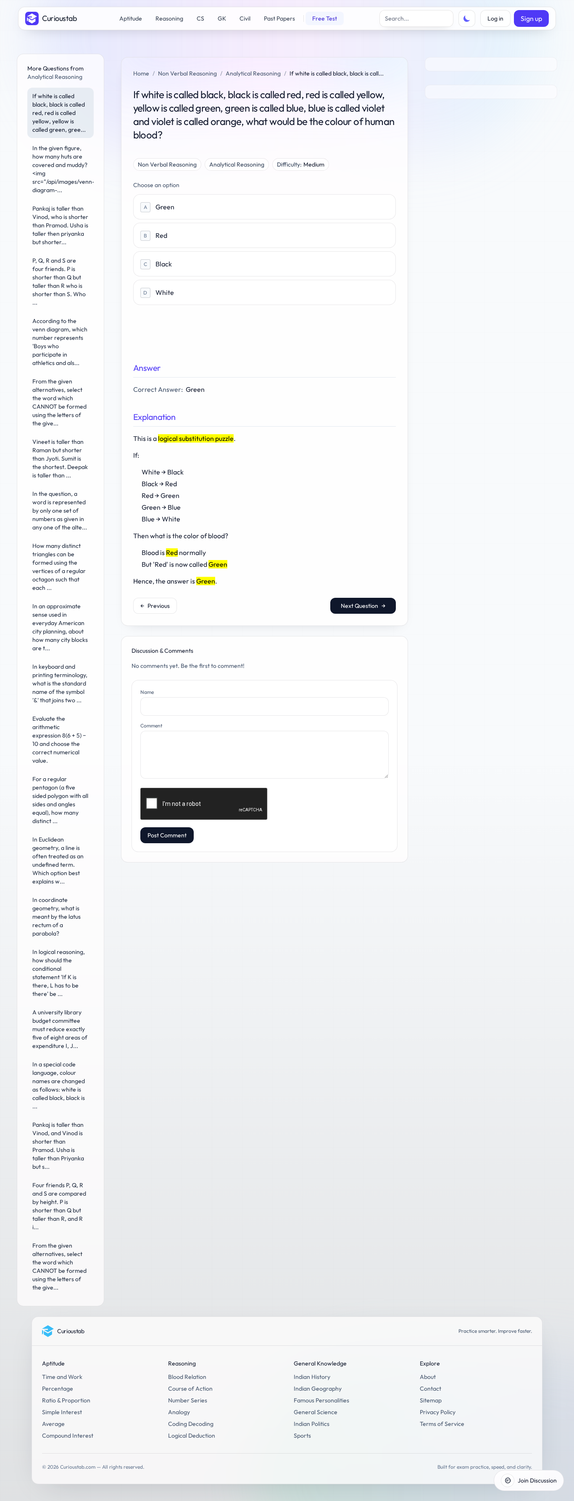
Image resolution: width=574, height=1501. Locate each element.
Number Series (187, 1400)
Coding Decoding (190, 1424)
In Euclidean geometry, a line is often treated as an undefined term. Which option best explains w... (58, 860)
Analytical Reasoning (253, 73)
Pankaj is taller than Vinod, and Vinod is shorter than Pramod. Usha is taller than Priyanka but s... (58, 1145)
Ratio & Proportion (66, 1400)
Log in (495, 18)
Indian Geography (318, 1388)
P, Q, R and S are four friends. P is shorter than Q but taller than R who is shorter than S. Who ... (59, 281)
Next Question (363, 606)
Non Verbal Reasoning (187, 73)
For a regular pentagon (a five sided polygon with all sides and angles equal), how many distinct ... (60, 800)
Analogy (179, 1412)
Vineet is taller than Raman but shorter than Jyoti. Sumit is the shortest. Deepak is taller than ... (60, 458)
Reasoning (169, 18)
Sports (302, 1435)
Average (53, 1424)
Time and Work (62, 1377)
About (428, 1377)
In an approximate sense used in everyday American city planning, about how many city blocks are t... (60, 627)
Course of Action (190, 1388)
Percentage (57, 1388)
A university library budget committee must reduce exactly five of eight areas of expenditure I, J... (59, 1029)
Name (147, 692)
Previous (155, 606)
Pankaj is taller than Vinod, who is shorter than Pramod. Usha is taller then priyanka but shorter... (60, 225)
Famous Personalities (321, 1400)
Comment (151, 725)
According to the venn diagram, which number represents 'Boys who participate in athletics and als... (59, 342)
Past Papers (279, 18)
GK (222, 18)
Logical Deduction (191, 1435)
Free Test (324, 18)
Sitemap (431, 1400)
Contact (430, 1388)
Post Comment (167, 835)
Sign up (531, 18)
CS (200, 18)
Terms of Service (442, 1424)
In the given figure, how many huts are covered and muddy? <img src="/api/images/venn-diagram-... (63, 169)
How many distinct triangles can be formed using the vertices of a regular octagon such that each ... (59, 567)
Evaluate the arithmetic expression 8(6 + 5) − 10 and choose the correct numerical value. (59, 739)
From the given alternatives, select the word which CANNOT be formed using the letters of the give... (59, 402)
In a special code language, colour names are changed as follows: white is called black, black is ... (58, 1085)
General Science (315, 1412)
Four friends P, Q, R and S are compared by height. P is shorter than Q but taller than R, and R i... (59, 1206)
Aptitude (130, 18)
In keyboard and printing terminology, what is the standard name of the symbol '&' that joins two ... (59, 683)
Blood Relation (187, 1377)
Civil (245, 18)
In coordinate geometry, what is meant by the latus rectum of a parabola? (56, 916)
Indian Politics (311, 1424)
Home (141, 73)
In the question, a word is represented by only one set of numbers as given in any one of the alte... (59, 510)
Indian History (312, 1377)
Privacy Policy (438, 1412)
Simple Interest (62, 1412)
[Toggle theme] (466, 18)
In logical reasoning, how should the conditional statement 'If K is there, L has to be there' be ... (58, 973)
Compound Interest (67, 1435)
